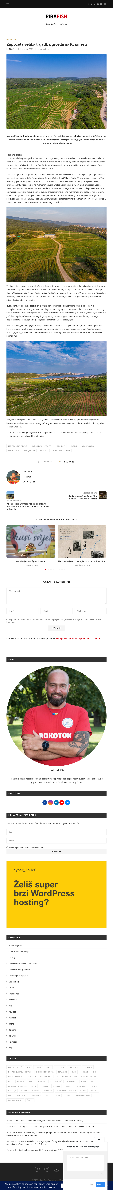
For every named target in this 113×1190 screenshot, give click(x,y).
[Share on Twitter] (67, 461)
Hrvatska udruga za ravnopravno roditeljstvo (76, 1077)
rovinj (94, 1086)
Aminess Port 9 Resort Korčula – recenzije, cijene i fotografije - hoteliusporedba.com (44, 1141)
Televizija (13, 1042)
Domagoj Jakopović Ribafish (19, 1072)
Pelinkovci (13, 999)
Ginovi (11, 987)
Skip (91, 1184)
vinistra (94, 1091)
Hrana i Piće (14, 993)
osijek (83, 1081)
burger (38, 1067)
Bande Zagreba (15, 945)
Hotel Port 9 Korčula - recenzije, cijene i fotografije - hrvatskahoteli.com (38, 1132)
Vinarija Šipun (29, 451)
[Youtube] (98, 4)
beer (28, 1067)
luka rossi (41, 1081)
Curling (12, 957)
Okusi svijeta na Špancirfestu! (30, 561)
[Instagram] (91, 4)
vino (10, 1095)
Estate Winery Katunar (17, 446)
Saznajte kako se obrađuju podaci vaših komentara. (79, 638)
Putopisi (12, 1017)
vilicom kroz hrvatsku (66, 1091)
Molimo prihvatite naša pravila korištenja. (26, 847)
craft (48, 1067)
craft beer (60, 1067)
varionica (48, 1091)
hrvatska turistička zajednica (39, 1077)
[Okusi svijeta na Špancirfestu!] (30, 541)
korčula (20, 1081)
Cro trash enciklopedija (19, 951)
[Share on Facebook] (64, 461)
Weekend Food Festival (41, 1095)
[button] (10, 547)
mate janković (56, 1081)
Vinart (83, 1091)
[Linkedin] (94, 4)
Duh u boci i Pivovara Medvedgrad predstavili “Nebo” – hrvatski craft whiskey (49, 1120)
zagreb (68, 1095)
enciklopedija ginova (44, 1072)
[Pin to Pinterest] (70, 461)
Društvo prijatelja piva (18, 975)
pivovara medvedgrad (17, 1086)
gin (94, 1072)
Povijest (12, 1011)
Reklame (12, 1030)
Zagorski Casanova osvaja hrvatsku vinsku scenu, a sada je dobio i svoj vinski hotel (58, 1126)
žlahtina (43, 451)
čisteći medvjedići (15, 1100)
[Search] (105, 4)
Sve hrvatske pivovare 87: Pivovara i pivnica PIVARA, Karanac (46, 1150)
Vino (10, 1047)
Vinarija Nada (13, 451)
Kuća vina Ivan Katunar (41, 446)
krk (30, 1081)
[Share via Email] (73, 461)
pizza (33, 1086)
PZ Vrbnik (73, 446)
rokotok (68, 1086)
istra (10, 1081)
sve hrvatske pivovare (30, 1091)
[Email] (101, 4)
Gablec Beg (14, 981)
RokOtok (12, 1035)
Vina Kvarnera (88, 446)
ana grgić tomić (15, 1067)
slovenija (12, 1091)
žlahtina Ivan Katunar (60, 451)
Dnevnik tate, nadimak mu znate (23, 963)
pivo (92, 1081)
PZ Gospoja (60, 446)
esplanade (62, 1072)
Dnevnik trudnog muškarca (21, 969)
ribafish (56, 1086)
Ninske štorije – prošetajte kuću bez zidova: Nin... (82, 561)
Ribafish (12, 49)
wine (58, 1095)
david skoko (74, 1067)
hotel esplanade (15, 1077)
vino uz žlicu (22, 1095)
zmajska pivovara (82, 1095)
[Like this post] (61, 461)
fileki (74, 1072)
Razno (11, 1023)
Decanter (88, 1067)
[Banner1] (56, 894)
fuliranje (84, 1072)
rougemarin (82, 1086)
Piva (10, 1005)
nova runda (71, 1081)
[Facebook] (88, 4)
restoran (44, 1086)
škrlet (30, 1100)
